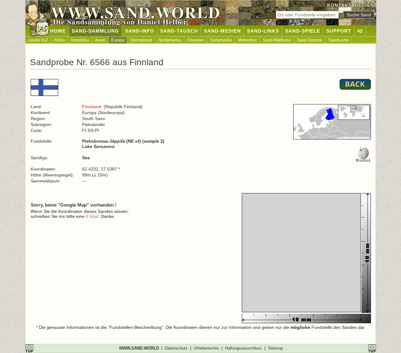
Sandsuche (338, 40)
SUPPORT (338, 31)
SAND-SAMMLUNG (95, 31)
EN (370, 5)
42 (360, 31)
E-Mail (92, 216)
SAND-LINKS (263, 31)
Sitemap (275, 348)
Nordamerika (169, 40)
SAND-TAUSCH (179, 31)
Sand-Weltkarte (277, 40)
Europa (117, 40)
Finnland (91, 106)
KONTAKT (339, 5)
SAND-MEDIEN (222, 31)
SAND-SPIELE (302, 31)
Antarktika (79, 40)
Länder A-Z (38, 40)
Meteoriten (247, 40)
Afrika (59, 40)
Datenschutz (176, 348)
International (141, 40)
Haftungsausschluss (243, 348)
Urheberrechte (206, 348)
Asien (100, 40)
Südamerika (221, 40)
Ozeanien (195, 40)
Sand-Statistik (309, 40)
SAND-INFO (139, 31)
